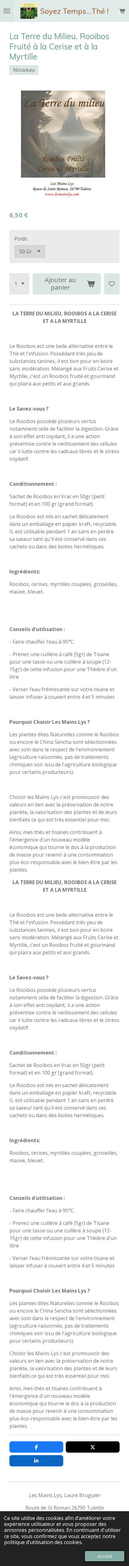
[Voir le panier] (122, 11)
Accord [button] (104, 1556)
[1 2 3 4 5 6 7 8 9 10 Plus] (19, 283)
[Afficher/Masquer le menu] (7, 11)
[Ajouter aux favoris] (112, 283)
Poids (20, 238)
